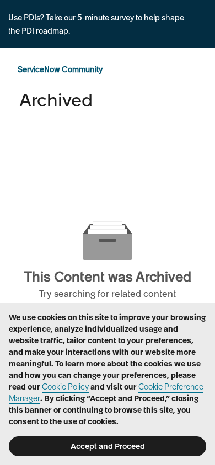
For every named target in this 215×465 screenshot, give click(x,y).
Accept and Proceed (108, 446)
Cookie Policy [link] (65, 387)
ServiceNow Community (60, 69)
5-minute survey (105, 18)
